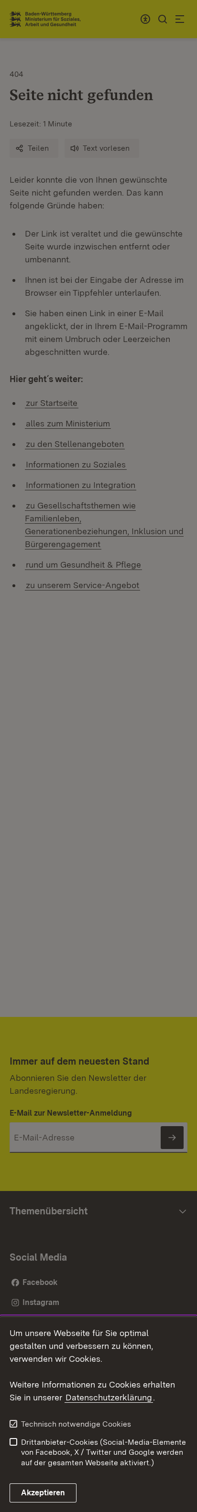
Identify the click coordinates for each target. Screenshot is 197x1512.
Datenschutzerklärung (109, 1397)
